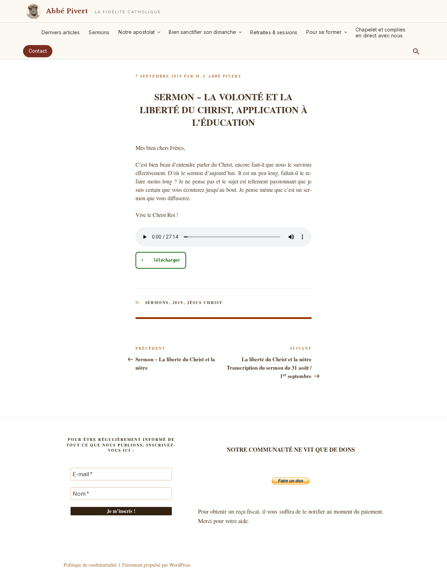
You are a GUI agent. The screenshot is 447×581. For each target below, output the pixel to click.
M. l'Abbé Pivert (218, 76)
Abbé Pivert (67, 11)
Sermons (99, 32)
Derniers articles (61, 32)
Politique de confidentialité (90, 564)
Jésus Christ (205, 302)
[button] (416, 51)
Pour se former (324, 32)
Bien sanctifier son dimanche (202, 32)
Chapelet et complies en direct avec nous (380, 32)
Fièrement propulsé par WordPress (156, 564)
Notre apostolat (136, 32)
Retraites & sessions (273, 32)
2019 (178, 302)
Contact (38, 51)
